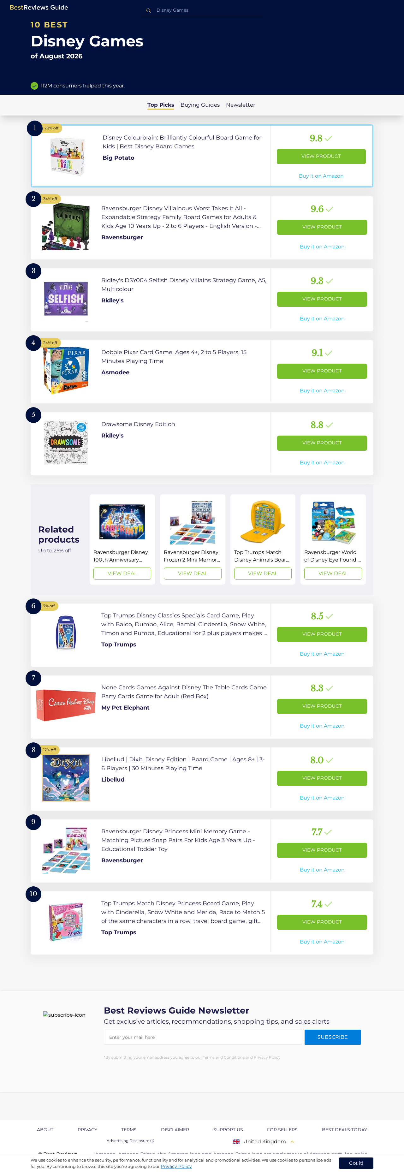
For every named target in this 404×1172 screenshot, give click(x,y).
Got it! (356, 1163)
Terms (129, 1130)
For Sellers (282, 1130)
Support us (228, 1130)
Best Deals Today (344, 1130)
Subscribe (333, 1037)
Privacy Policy (176, 1166)
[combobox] (202, 10)
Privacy (87, 1130)
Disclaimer (175, 1130)
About (45, 1130)
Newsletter (240, 105)
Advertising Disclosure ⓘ (130, 1140)
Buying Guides (200, 105)
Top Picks (160, 105)
